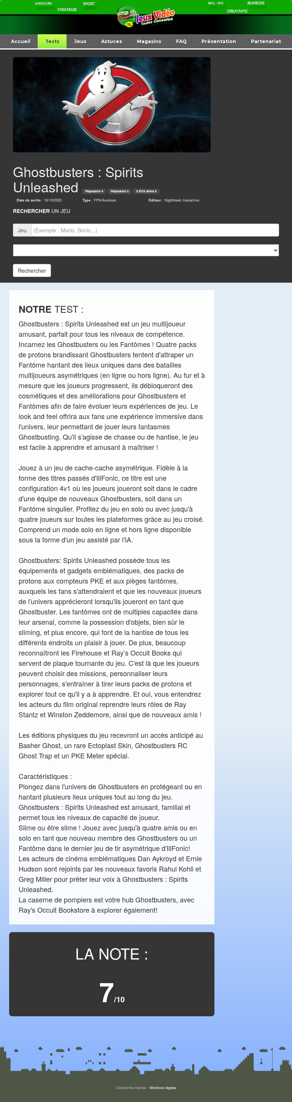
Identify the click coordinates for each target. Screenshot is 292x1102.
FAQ (181, 41)
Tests (52, 41)
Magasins (149, 41)
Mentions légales (163, 1087)
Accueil (20, 41)
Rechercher (32, 270)
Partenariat (266, 41)
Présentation (219, 41)
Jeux (80, 41)
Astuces (111, 41)
